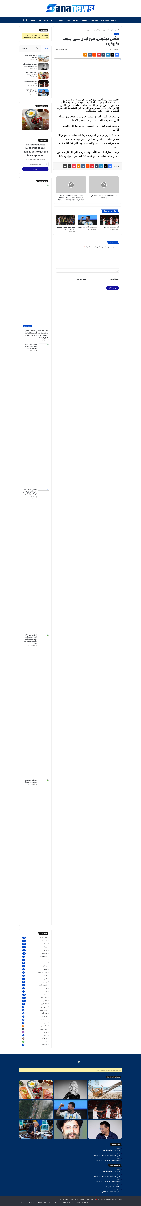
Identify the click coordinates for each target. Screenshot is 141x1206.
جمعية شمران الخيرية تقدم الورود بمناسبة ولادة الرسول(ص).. (31, 346)
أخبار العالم (44, 1026)
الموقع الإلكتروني (81, 279)
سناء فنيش (62, 1199)
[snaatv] (70, 8)
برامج (45, 1035)
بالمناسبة (76, 20)
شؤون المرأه (49, 20)
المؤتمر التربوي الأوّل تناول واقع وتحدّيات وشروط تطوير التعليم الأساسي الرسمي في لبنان (30, 639)
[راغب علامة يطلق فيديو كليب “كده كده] (105, 1129)
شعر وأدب (44, 1013)
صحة (40, 20)
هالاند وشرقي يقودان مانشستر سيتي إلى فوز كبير (66, 228)
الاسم (117, 271)
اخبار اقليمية (43, 1004)
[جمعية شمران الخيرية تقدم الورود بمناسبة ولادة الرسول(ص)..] (43, 415)
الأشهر (46, 48)
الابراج (45, 978)
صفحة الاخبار (94, 20)
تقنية (46, 1041)
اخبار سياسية (43, 937)
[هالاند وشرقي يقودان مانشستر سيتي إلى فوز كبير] (65, 220)
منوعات (33, 20)
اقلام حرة (60, 20)
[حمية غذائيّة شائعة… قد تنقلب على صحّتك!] (43, 75)
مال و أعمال (44, 1038)
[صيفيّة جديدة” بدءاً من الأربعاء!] (43, 58)
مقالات (45, 950)
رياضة (110, 30)
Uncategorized (43, 956)
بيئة (46, 988)
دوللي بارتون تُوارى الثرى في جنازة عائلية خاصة (30, 65)
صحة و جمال (43, 1029)
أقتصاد (68, 20)
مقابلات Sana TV (42, 972)
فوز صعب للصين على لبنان (111, 227)
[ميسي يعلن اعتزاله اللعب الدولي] (87, 220)
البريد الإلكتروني (114, 279)
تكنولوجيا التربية (43, 985)
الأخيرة (36, 48)
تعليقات (24, 48)
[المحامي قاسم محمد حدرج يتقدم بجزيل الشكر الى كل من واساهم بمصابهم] (43, 561)
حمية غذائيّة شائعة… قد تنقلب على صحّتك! (30, 73)
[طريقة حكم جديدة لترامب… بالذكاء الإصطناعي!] (36, 1129)
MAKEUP (44, 1044)
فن (46, 959)
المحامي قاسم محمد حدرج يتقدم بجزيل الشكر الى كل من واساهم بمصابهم (30, 492)
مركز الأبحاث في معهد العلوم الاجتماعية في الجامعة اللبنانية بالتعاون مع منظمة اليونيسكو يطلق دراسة (37, 334)
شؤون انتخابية (105, 20)
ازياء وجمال (44, 1019)
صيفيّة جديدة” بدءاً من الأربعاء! (30, 56)
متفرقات (44, 944)
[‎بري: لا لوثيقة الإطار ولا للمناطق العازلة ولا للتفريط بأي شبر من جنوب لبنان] (70, 1129)
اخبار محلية (44, 997)
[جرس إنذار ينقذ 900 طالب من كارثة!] (36, 1109)
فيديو (46, 1022)
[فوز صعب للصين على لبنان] (109, 220)
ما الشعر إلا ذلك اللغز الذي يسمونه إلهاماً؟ (30, 781)
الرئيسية (113, 20)
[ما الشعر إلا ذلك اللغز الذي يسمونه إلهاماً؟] (43, 851)
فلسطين (84, 20)
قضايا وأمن (44, 953)
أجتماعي (45, 982)
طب (46, 991)
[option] (35, 119)
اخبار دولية (44, 1000)
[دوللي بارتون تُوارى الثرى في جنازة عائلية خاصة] (43, 66)
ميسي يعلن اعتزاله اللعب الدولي (87, 227)
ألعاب (45, 1032)
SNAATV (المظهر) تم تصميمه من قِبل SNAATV (83, 1199)
